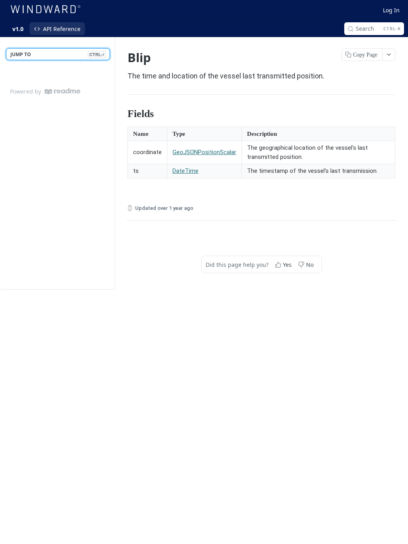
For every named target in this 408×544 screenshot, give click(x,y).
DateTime (185, 170)
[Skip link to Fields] (122, 113)
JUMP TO (57, 54)
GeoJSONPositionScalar (204, 152)
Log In (391, 10)
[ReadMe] (62, 91)
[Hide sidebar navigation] (113, 163)
